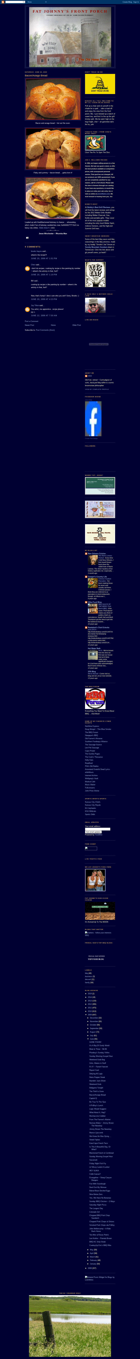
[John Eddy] (93, 436)
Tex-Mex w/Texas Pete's (99, 1235)
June (92, 1039)
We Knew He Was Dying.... (100, 1136)
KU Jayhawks (90, 808)
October (93, 1025)
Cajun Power (90, 751)
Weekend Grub (95, 1084)
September (94, 1028)
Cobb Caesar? (95, 1174)
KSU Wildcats (90, 811)
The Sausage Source (93, 745)
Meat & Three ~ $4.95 (98, 1049)
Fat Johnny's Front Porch (70, 11)
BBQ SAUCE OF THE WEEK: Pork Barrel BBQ (104, 606)
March (92, 1257)
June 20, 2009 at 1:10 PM (44, 275)
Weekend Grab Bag (97, 1060)
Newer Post (29, 325)
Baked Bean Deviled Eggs (99, 1191)
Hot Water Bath (94, 648)
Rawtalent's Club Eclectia (98, 627)
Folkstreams (90, 788)
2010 (90, 1011)
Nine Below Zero (95, 1194)
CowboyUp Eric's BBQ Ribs (100, 1245)
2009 (90, 1015)
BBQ (87, 935)
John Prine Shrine (92, 791)
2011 (90, 1008)
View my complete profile (97, 389)
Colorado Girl (94, 1212)
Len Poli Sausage (92, 748)
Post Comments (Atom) (45, 330)
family (87, 983)
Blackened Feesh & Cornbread (101, 1153)
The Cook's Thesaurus (94, 757)
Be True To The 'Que (97, 1102)
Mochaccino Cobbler (97, 1116)
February (93, 1260)
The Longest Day (96, 1208)
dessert (88, 979)
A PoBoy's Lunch (96, 1105)
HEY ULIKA (94, 1171)
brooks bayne (36, 251)
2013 (90, 1001)
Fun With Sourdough (97, 1184)
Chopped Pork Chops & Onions (101, 1221)
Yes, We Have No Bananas (100, 1198)
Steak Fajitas (94, 1140)
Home (53, 325)
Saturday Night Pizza (97, 1205)
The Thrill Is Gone (96, 1091)
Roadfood (89, 763)
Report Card (94, 1070)
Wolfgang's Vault (91, 778)
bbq (86, 973)
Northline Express (92, 726)
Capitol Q (93, 1098)
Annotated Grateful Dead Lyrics (97, 769)
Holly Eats (89, 760)
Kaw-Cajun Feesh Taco (98, 1143)
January (93, 1264)
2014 (90, 997)
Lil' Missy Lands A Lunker (99, 1167)
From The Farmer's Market (99, 1120)
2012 (90, 1004)
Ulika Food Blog (95, 602)
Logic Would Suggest (97, 1109)
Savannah (93, 1160)
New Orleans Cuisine (97, 554)
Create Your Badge (91, 438)
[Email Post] (27, 237)
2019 (90, 994)
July (92, 1035)
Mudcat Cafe (90, 782)
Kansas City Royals (93, 805)
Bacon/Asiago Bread (97, 1095)
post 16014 (92, 630)
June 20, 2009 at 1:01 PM (44, 258)
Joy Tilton (35, 305)
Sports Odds (90, 814)
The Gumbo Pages (92, 754)
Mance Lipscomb (96, 1133)
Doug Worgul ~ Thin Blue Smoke (98, 729)
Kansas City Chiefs (92, 802)
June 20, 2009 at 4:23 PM (44, 299)
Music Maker (90, 785)
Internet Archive (91, 775)
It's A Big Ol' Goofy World (99, 1045)
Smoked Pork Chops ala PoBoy (102, 1225)
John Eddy (88, 400)
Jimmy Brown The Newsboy (100, 1129)
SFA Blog (92, 672)
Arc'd (100, 651)
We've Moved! (93, 674)
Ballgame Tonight (96, 1088)
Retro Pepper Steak (97, 1077)
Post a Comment (31, 321)
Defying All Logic (96, 1074)
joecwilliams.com (103, 194)
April (92, 1253)
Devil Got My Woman (97, 1187)
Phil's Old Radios (92, 766)
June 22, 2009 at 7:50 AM (44, 316)
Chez (33, 265)
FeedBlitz (98, 835)
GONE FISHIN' (95, 1042)
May (92, 1250)
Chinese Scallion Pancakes (104, 580)
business (88, 976)
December (94, 1018)
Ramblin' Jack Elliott (97, 1081)
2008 (90, 1268)
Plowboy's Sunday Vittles (99, 1053)
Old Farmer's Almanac (94, 738)
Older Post (76, 325)
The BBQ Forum (91, 732)
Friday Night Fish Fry (97, 1163)
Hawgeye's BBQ (91, 735)
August (93, 1032)
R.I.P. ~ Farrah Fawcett (98, 1067)
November (94, 1021)
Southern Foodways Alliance (96, 741)
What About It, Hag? (97, 1112)
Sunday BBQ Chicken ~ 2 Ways (102, 1201)
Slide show (43, 228)
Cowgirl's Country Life (97, 577)
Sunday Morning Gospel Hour (101, 1056)
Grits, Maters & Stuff (97, 1063)
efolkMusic (89, 772)
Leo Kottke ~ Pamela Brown (100, 1238)
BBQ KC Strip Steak (97, 1242)
